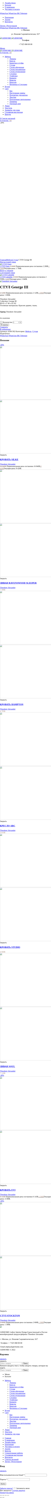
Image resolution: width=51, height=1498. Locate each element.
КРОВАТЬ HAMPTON (11, 704)
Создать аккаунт (18, 1490)
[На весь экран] (6, 1495)
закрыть (3, 1359)
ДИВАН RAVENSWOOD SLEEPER (18, 583)
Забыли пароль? (6, 1488)
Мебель (9, 260)
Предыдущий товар (8, 262)
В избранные (5, 329)
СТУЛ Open (5, 266)
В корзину (4, 325)
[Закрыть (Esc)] (1, 1495)
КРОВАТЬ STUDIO (10, 947)
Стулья (15, 260)
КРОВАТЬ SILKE (9, 459)
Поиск (25, 1363)
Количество (7, 322)
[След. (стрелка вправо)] (3, 1497)
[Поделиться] (3, 1495)
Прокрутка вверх (7, 1493)
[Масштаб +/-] (8, 1495)
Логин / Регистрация (13, 1462)
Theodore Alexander (7, 464)
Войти (3, 1484)
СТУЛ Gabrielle (6, 277)
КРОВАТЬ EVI (7, 1190)
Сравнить (4, 327)
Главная (3, 260)
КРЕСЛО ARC (7, 826)
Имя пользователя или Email (12, 1475)
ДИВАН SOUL (7, 1066)
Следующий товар (7, 273)
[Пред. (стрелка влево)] (1, 1497)
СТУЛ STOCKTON (10, 1315)
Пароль (3, 1479)
